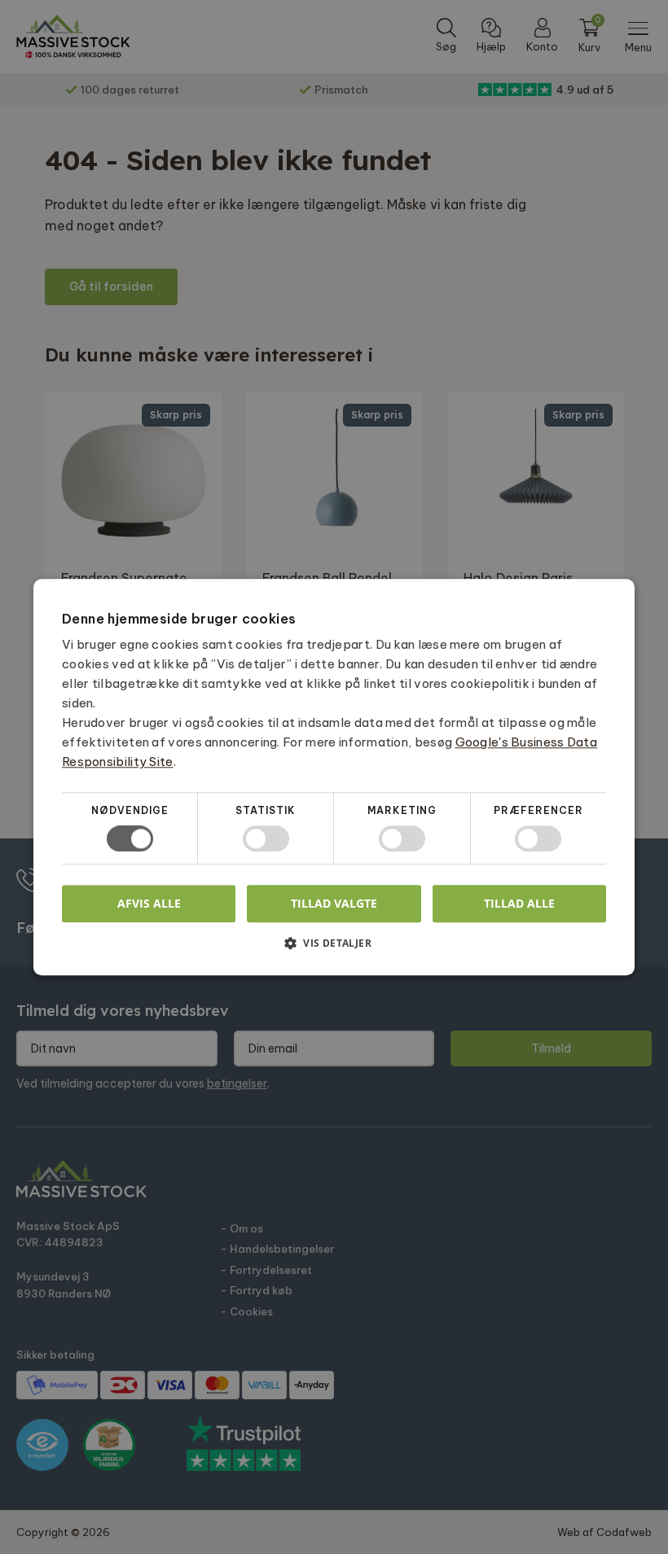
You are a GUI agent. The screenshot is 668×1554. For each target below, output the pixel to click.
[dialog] (334, 777)
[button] (334, 949)
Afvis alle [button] (149, 903)
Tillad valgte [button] (334, 903)
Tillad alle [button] (519, 903)
